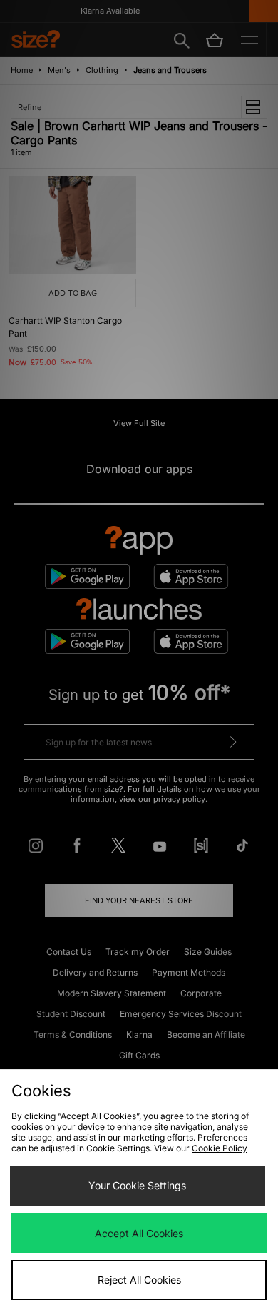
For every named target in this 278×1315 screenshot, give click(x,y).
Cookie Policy (219, 1148)
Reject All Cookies (139, 1280)
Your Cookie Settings (137, 1185)
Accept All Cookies (139, 1233)
